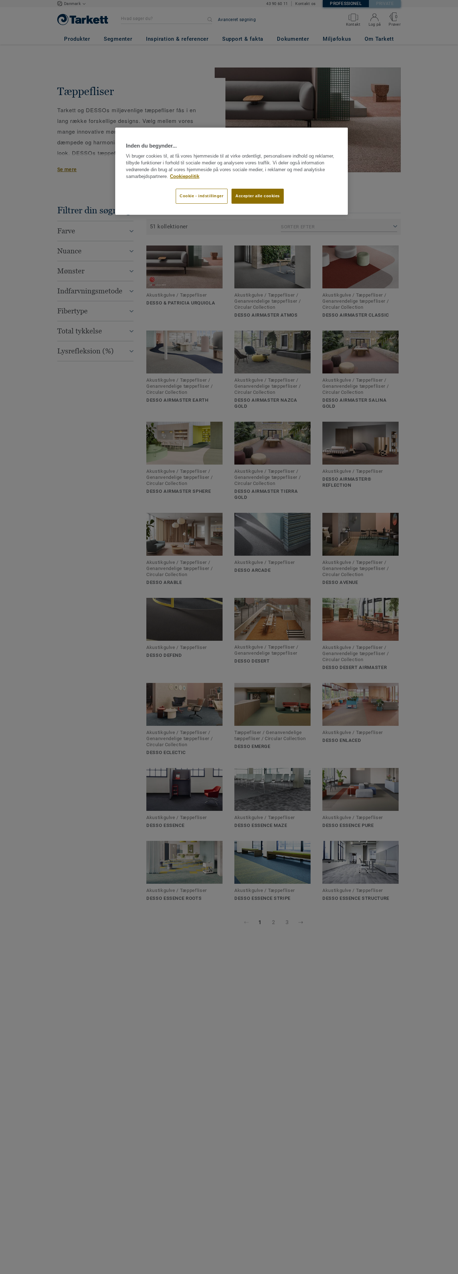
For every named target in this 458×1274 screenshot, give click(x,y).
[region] (231, 171)
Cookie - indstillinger (202, 196)
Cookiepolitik (184, 176)
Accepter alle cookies (257, 196)
